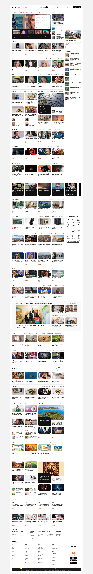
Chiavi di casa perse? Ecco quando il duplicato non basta (43, 344)
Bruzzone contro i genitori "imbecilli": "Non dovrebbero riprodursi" (31, 261)
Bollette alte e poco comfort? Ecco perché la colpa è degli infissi (17, 344)
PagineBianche (40, 562)
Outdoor (62, 199)
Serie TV (62, 74)
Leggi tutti (62, 403)
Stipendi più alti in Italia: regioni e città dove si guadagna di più (43, 261)
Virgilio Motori (15, 146)
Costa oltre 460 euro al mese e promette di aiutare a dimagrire (18, 397)
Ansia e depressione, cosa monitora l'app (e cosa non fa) (19, 437)
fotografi (57, 537)
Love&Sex (32, 91)
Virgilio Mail (13, 545)
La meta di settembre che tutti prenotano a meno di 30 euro (44, 244)
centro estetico (40, 534)
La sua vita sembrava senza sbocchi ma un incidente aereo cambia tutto (17, 85)
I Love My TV (41, 216)
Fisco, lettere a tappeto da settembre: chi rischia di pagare (60, 37)
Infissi (63, 333)
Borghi (63, 233)
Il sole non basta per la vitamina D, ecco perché (33, 437)
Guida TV (41, 74)
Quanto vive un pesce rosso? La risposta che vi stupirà (19, 489)
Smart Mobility (40, 554)
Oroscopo (55, 10)
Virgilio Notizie (27, 545)
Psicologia (27, 403)
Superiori (62, 250)
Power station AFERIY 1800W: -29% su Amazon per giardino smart (57, 227)
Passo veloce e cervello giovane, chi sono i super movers (17, 414)
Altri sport (62, 285)
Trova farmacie (54, 557)
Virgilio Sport (27, 547)
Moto (51, 146)
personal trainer (58, 535)
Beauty (21, 91)
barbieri (39, 535)
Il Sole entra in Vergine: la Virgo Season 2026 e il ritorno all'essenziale (43, 493)
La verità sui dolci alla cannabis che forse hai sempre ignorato (43, 397)
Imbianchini (31, 333)
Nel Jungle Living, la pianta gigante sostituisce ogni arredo (30, 210)
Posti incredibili (57, 233)
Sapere (76, 10)
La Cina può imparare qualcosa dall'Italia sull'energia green (44, 109)
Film (59, 74)
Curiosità (62, 146)
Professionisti (59, 531)
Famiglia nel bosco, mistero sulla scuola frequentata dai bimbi (44, 279)
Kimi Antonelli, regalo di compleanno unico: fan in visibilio (60, 33)
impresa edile (14, 534)
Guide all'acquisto (57, 41)
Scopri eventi (54, 556)
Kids (13, 442)
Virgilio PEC (13, 548)
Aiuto (12, 558)
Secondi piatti (53, 386)
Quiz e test (62, 350)
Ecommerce (59, 512)
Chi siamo (22, 570)
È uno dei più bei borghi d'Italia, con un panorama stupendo (44, 505)
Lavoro (63, 129)
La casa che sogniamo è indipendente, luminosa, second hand (30, 102)
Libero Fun (53, 551)
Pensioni (58, 129)
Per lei (63, 41)
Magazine (14, 74)
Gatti (32, 459)
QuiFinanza (14, 129)
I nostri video (15, 180)
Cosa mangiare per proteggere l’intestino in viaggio (32, 433)
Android (41, 163)
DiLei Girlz (14, 91)
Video (41, 10)
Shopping (39, 545)
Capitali (52, 233)
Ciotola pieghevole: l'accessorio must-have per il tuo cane (20, 493)
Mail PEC (20, 12)
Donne (24, 10)
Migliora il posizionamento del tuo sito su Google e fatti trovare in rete (17, 523)
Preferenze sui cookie (38, 570)
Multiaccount (14, 554)
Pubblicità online (53, 512)
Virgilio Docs (13, 551)
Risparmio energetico (50, 333)
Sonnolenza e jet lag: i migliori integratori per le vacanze (30, 428)
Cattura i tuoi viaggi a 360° (70, 40)
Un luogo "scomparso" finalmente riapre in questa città (17, 244)
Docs (37, 12)
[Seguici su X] (75, 547)
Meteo (28, 10)
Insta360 (66, 44)
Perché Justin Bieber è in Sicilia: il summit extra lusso (19, 124)
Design (40, 199)
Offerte (52, 41)
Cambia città (14, 370)
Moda (53, 54)
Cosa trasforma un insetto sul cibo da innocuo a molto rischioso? (75, 64)
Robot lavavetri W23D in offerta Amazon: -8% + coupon (30, 227)
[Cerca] (46, 7)
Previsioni (62, 370)
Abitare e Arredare (15, 531)
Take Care (14, 403)
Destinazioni (37, 233)
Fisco (12, 142)
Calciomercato (48, 285)
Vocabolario (53, 560)
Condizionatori (27, 345)
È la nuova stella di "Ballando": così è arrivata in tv (17, 261)
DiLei (13, 58)
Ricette (51, 10)
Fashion (25, 91)
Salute (63, 10)
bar (21, 534)
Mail (12, 12)
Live (58, 285)
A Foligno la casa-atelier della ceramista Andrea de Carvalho (58, 210)
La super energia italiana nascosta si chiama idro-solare (59, 111)
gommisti (30, 536)
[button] (48, 27)
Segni (63, 459)
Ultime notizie (47, 268)
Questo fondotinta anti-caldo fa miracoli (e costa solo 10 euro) (31, 52)
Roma (14, 368)
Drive (24, 12)
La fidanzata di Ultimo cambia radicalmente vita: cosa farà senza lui (44, 85)
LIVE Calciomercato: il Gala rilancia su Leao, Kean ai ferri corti (17, 296)
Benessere (22, 403)
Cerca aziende (54, 554)
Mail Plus (15, 12)
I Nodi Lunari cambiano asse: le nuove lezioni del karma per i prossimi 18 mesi (58, 493)
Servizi (48, 531)
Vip (12, 70)
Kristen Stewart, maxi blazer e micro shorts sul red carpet (32, 124)
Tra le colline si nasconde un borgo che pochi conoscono (30, 505)
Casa (12, 212)
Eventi (41, 370)
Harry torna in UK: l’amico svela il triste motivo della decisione (17, 361)
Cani (29, 459)
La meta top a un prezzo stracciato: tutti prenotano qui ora (75, 69)
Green (41, 112)
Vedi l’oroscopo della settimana (73, 241)
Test (36, 91)
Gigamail (13, 552)
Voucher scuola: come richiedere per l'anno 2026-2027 (70, 314)
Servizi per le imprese (17, 512)
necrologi (48, 537)
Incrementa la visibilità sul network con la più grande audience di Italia (30, 523)
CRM (63, 512)
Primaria (54, 250)
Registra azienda (40, 558)
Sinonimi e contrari (49, 250)
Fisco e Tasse (49, 129)
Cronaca (52, 268)
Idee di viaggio (43, 233)
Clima (48, 91)
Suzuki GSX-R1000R (30, 190)
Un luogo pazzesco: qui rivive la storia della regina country (30, 244)
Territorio (13, 382)
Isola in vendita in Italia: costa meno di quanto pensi (44, 420)
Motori (35, 10)
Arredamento (45, 199)
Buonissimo (14, 386)
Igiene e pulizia (58, 333)
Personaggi (55, 74)
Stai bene (26, 430)
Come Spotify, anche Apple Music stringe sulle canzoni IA (44, 174)
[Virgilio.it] (16, 7)
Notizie (13, 10)
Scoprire (13, 430)
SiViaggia (14, 233)
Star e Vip (50, 58)
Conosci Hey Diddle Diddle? (57, 452)
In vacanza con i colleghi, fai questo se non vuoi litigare (59, 423)
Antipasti (43, 386)
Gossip (45, 10)
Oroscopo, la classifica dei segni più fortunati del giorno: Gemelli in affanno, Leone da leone (44, 477)
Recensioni (62, 163)
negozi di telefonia (50, 535)
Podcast (35, 459)
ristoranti (22, 535)
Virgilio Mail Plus (14, 547)
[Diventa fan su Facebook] (72, 547)
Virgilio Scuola (40, 548)
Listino (58, 146)
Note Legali (26, 570)
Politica (56, 268)
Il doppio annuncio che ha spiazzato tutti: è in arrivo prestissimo (57, 174)
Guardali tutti (79, 180)
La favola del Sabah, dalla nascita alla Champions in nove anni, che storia (30, 296)
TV (48, 10)
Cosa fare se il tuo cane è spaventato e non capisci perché (32, 489)
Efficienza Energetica (53, 91)
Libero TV (26, 562)
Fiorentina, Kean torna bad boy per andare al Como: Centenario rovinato (57, 296)
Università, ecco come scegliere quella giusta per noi (19, 119)
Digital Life (49, 163)
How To (53, 163)
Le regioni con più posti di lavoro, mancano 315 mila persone (74, 59)
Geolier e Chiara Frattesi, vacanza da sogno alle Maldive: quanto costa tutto (57, 85)
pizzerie (22, 537)
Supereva (14, 350)
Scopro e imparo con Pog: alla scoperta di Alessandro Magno (30, 453)
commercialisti (58, 534)
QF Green (40, 91)
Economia (20, 10)
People (46, 58)
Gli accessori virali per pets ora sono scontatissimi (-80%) (30, 470)
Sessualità (35, 403)
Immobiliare (44, 129)
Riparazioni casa (42, 333)
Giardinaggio (57, 199)
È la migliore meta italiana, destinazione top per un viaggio (60, 28)
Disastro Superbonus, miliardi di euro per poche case (17, 140)
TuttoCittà (39, 563)
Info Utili (54, 129)
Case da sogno (35, 199)
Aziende (49, 370)
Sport (16, 10)
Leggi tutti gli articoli (73, 303)
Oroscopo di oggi (50, 459)
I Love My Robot (61, 216)
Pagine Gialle (15, 529)
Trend (73, 10)
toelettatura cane (50, 534)
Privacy (29, 570)
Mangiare (22, 531)
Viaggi (31, 10)
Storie (63, 268)
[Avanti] (80, 189)
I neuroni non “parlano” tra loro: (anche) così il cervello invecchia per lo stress (17, 428)
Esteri (60, 268)
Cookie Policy (33, 570)
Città (70, 10)
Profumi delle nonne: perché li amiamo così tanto (33, 119)
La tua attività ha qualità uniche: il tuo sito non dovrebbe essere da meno (43, 523)
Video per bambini (53, 442)
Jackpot (56, 12)
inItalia (67, 10)
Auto (48, 146)
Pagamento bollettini (50, 12)
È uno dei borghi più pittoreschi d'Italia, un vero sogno (17, 505)
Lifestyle (54, 58)
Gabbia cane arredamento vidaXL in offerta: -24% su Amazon (43, 227)
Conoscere (13, 417)
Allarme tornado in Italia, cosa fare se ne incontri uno (44, 192)
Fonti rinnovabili (61, 91)
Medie (58, 250)
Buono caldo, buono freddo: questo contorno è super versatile (31, 397)
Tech (38, 10)
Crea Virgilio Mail (77, 7)
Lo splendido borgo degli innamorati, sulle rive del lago (57, 505)
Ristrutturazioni (51, 199)
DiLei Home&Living (16, 199)
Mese (60, 459)
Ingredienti (62, 386)
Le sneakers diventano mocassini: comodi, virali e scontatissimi (57, 52)
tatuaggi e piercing (41, 537)
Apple (45, 163)
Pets (13, 459)
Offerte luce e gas (42, 12)
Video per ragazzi (61, 442)
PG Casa (39, 559)
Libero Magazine (27, 561)
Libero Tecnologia (16, 163)
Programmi (50, 74)
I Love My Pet (47, 216)
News (46, 74)
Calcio (44, 285)
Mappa (58, 370)
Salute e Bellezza (41, 531)
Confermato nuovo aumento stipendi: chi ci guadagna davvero (31, 140)
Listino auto (40, 552)
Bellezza (26, 54)
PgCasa (13, 333)
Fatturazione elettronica (30, 12)
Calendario (13, 555)
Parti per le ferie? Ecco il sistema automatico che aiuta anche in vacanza (58, 344)
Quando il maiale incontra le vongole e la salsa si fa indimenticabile (75, 54)
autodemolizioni (31, 535)
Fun (60, 12)
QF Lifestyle (41, 403)
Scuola (59, 10)
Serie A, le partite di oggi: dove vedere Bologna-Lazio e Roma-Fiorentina (75, 79)
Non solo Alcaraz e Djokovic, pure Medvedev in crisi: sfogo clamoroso (44, 296)
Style (28, 91)
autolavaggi (31, 538)
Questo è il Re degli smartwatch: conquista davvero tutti (16, 174)
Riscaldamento (24, 333)
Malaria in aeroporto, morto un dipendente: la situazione (58, 23)
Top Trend (13, 525)
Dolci (58, 386)
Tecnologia (13, 53)
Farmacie (45, 370)
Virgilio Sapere (40, 547)
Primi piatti (48, 386)
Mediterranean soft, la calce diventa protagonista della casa (17, 210)
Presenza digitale (45, 512)
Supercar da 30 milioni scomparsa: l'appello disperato (56, 157)
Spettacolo (54, 70)
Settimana (56, 459)
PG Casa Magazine (41, 561)
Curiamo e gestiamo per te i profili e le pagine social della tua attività (58, 523)
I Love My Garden (54, 216)
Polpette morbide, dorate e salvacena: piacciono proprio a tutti (58, 397)
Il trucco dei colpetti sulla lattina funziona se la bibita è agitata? (17, 192)
